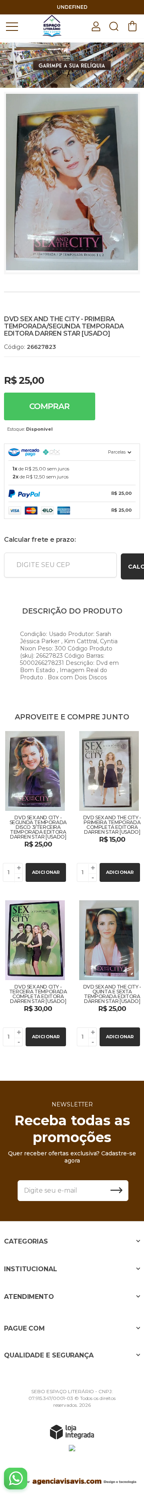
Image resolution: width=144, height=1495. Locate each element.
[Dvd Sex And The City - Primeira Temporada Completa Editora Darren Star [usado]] (109, 807)
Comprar (49, 406)
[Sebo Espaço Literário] (52, 26)
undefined (72, 7)
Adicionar (46, 872)
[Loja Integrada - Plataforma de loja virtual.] (72, 1431)
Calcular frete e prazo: (40, 539)
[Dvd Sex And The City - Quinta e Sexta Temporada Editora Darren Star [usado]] (109, 974)
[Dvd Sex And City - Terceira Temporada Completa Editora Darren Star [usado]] (35, 974)
